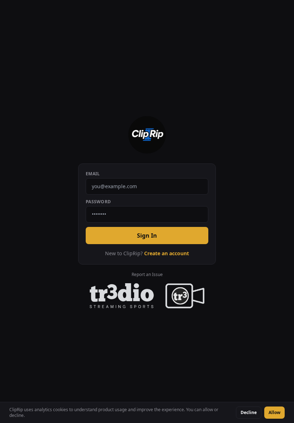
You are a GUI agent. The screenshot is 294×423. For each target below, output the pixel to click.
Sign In (147, 235)
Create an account (166, 253)
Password (98, 202)
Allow (274, 412)
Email (93, 174)
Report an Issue (147, 274)
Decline (249, 412)
